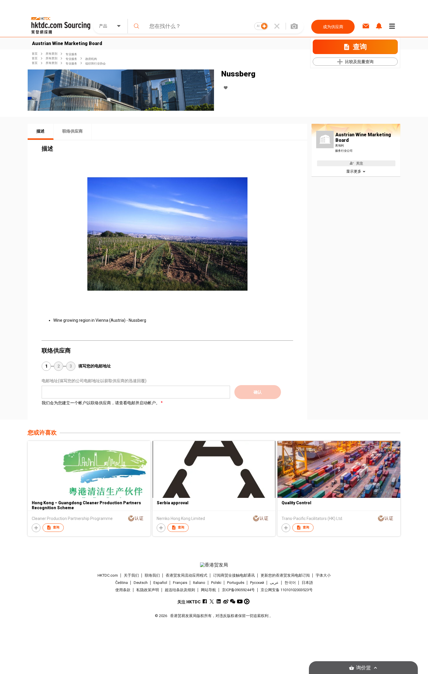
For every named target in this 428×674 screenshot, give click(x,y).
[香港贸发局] (214, 565)
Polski (216, 582)
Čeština (121, 582)
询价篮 (363, 668)
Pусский (257, 582)
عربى (274, 582)
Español (160, 582)
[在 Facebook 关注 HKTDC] (205, 601)
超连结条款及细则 (180, 590)
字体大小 (323, 575)
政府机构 (91, 58)
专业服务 (71, 54)
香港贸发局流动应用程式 (186, 575)
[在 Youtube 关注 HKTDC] (240, 601)
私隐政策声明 (147, 590)
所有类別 (51, 53)
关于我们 (131, 575)
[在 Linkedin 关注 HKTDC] (219, 601)
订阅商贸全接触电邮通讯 (234, 575)
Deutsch (141, 582)
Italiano (199, 582)
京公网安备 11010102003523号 (287, 590)
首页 (35, 53)
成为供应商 (333, 26)
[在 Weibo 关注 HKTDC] (226, 601)
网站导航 (208, 590)
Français (180, 582)
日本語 (307, 582)
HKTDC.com (108, 575)
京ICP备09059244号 (238, 590)
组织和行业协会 (95, 63)
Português (235, 582)
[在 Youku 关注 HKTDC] (247, 601)
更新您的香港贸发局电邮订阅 (285, 575)
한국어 (290, 582)
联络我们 (152, 575)
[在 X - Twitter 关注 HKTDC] (212, 601)
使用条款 (122, 590)
